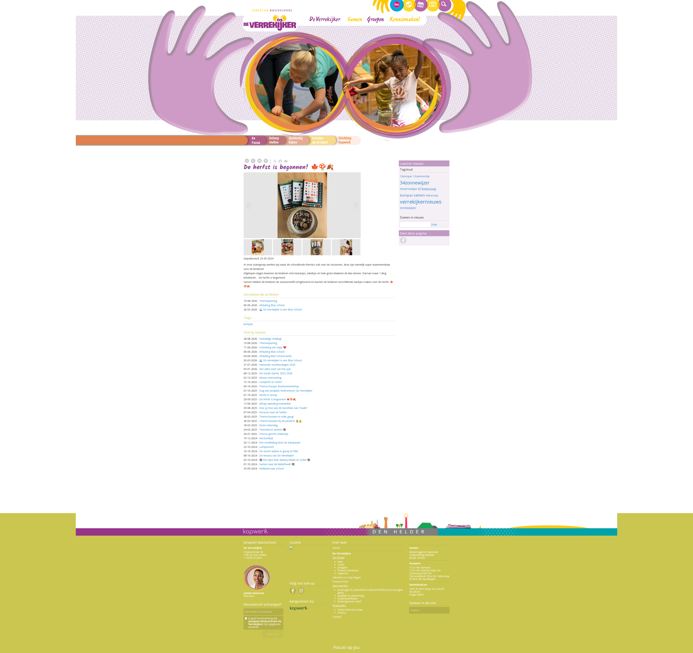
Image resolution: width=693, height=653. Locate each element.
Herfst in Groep (268, 395)
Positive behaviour (348, 570)
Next (356, 205)
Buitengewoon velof (349, 601)
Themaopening (268, 301)
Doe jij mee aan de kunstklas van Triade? (283, 408)
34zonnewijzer (415, 183)
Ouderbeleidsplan (347, 598)
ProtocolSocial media (349, 609)
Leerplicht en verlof (270, 382)
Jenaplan (342, 567)
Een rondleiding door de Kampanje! (279, 442)
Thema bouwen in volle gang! (276, 416)
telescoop (432, 195)
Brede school (417, 557)
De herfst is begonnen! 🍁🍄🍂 (277, 399)
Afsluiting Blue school (271, 305)
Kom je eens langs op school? (426, 588)
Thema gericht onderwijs (273, 434)
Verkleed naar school (271, 468)
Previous (248, 205)
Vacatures (415, 591)
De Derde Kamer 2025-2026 (275, 373)
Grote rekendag (268, 425)
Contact (337, 616)
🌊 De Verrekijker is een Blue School (280, 309)
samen (419, 195)
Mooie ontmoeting (270, 377)
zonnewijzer (408, 208)
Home (336, 548)
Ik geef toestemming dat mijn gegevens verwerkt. (264, 622)
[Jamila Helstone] (257, 590)
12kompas (406, 176)
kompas (248, 324)
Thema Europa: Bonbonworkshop (279, 386)
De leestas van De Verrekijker (276, 455)
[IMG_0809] (315, 205)
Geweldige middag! (270, 338)
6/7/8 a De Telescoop (436, 576)
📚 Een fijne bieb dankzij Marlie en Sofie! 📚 (284, 460)
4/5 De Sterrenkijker (420, 575)
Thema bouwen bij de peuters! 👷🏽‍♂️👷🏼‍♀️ (280, 421)
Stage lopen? (416, 594)
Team (340, 564)
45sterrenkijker (408, 189)
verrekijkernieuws (420, 201)
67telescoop (427, 189)
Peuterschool (340, 581)
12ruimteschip (421, 176)
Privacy (341, 612)
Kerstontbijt (266, 438)
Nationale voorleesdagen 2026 (277, 364)
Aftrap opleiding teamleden (275, 403)
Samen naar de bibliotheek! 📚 (277, 464)
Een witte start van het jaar (275, 369)
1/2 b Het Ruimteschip (422, 570)
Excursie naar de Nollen (273, 412)
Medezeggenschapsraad (423, 552)
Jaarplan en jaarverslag (350, 595)
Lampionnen (266, 447)
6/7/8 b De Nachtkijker (422, 579)
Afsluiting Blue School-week (275, 356)
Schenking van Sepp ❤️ (272, 347)
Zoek (434, 224)
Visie (340, 561)
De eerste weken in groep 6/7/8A (278, 451)
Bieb (431, 555)
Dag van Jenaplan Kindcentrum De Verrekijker (285, 390)
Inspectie (342, 573)
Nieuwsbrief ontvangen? (263, 604)
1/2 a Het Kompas (420, 567)
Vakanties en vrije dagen (346, 577)
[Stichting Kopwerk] (298, 610)
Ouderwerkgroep (419, 555)
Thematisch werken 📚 (272, 429)
